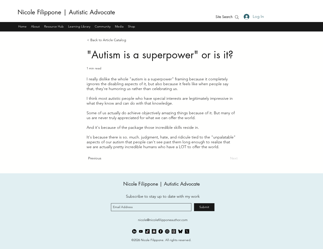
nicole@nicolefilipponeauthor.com (163, 220)
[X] (187, 231)
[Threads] (174, 231)
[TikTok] (147, 231)
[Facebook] (160, 231)
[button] (224, 17)
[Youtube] (141, 231)
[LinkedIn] (134, 231)
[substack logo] (154, 231)
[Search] (237, 17)
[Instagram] (167, 231)
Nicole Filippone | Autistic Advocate (66, 12)
